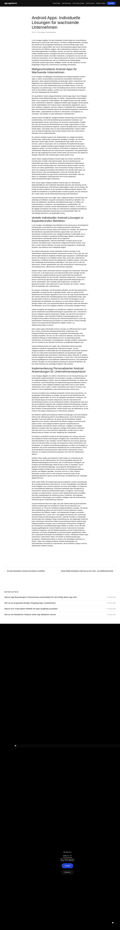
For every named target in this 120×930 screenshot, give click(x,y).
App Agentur (42, 32)
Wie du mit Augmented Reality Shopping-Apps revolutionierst (30, 603)
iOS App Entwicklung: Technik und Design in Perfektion (26, 571)
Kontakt (67, 866)
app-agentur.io (10, 3)
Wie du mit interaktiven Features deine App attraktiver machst (30, 615)
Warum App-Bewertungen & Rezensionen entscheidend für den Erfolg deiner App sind (40, 597)
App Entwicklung (51, 32)
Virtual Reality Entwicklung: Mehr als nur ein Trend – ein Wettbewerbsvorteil (87, 571)
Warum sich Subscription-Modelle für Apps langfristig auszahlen (31, 609)
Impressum (67, 872)
